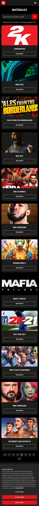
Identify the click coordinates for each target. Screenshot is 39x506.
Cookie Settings (19, 491)
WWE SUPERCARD (19, 406)
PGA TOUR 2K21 (19, 334)
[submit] (35, 16)
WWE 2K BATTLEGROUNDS (19, 370)
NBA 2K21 (19, 156)
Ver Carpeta (19, 54)
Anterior (5, 454)
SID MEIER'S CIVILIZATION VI (19, 441)
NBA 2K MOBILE (19, 192)
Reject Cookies (19, 502)
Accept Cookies (19, 497)
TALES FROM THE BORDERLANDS (19, 120)
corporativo (19, 49)
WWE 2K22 (19, 84)
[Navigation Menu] (35, 3)
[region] (19, 485)
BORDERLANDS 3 (19, 263)
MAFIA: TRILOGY (19, 299)
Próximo (19, 458)
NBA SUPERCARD (19, 227)
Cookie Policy (19, 488)
